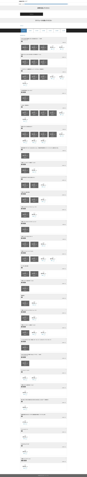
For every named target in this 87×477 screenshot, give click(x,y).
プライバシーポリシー (46, 475)
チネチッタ (31, 14)
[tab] (43, 40)
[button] (43, 40)
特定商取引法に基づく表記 (41, 475)
